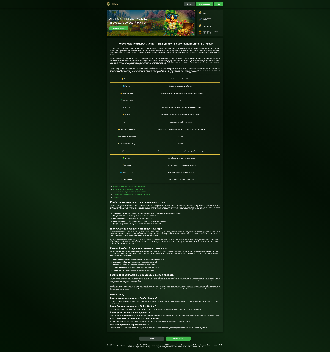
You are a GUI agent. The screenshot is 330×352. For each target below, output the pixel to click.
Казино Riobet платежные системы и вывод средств (131, 194)
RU (219, 4)
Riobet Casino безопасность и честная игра (128, 189)
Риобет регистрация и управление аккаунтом (129, 186)
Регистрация (204, 4)
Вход (189, 4)
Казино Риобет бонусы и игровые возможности (129, 192)
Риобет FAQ (117, 197)
